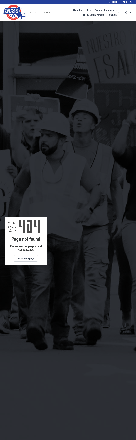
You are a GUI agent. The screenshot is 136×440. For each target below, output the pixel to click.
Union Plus (127, 2)
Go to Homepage (26, 258)
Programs (109, 10)
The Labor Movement (93, 15)
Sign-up (113, 15)
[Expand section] (84, 10)
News (90, 10)
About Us (77, 10)
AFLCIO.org (114, 2)
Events (98, 10)
